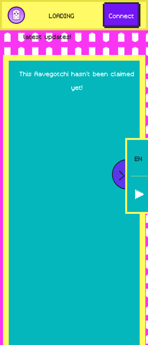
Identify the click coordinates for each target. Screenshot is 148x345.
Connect (121, 15)
